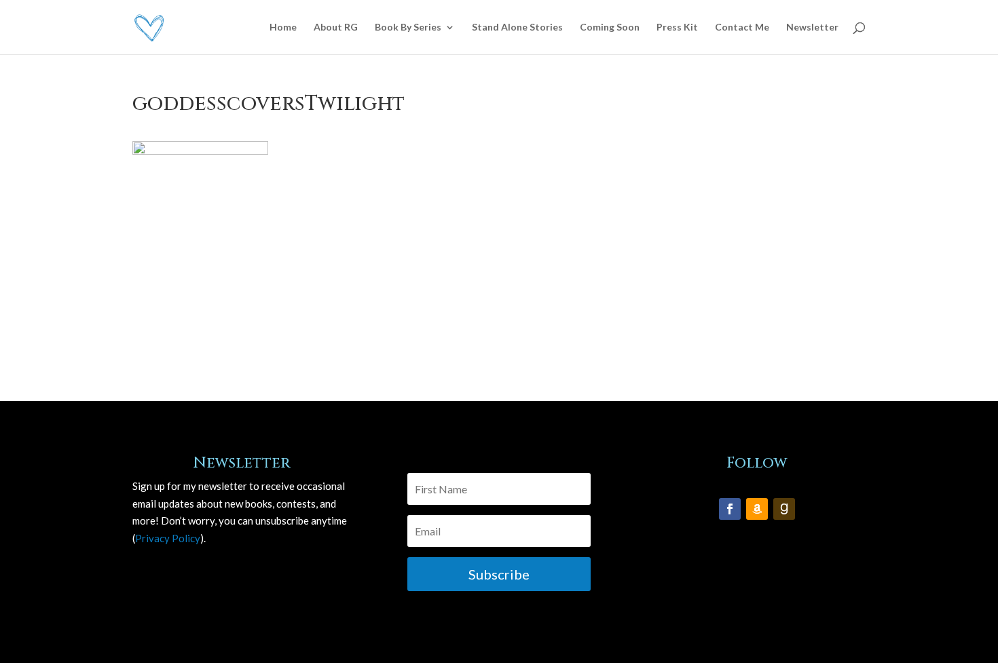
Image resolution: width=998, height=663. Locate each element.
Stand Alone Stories (517, 27)
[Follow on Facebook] (730, 509)
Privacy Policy (167, 538)
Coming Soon (610, 27)
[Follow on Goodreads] (784, 509)
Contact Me (742, 27)
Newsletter (812, 27)
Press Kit (677, 27)
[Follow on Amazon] (757, 509)
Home (283, 27)
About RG (336, 27)
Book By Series (408, 27)
